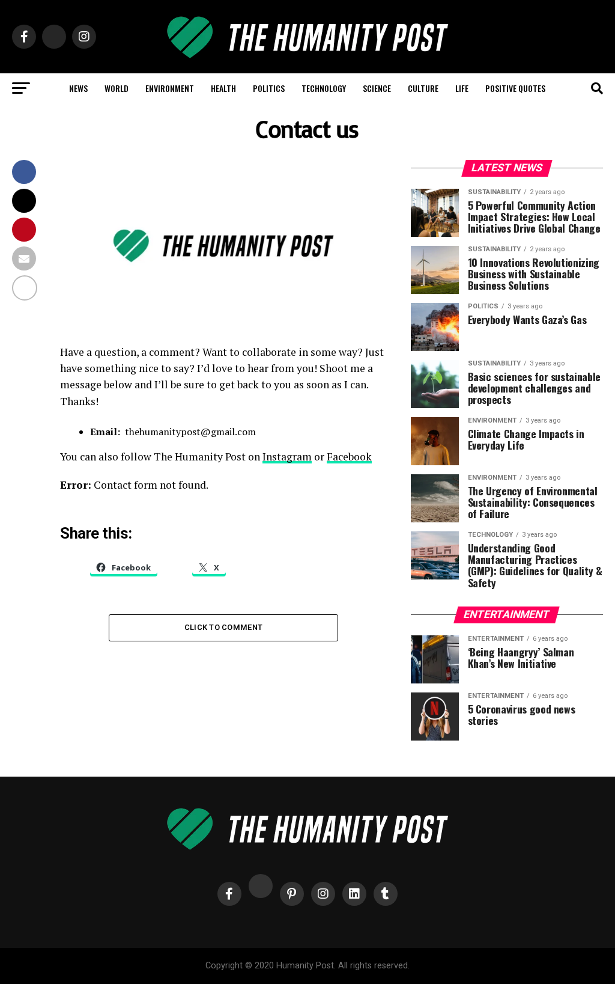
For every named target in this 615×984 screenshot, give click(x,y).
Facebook (349, 456)
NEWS (78, 88)
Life (461, 88)
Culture (423, 88)
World (117, 88)
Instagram (287, 456)
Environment (169, 88)
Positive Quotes (515, 88)
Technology (323, 88)
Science (377, 88)
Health (223, 88)
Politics (269, 88)
